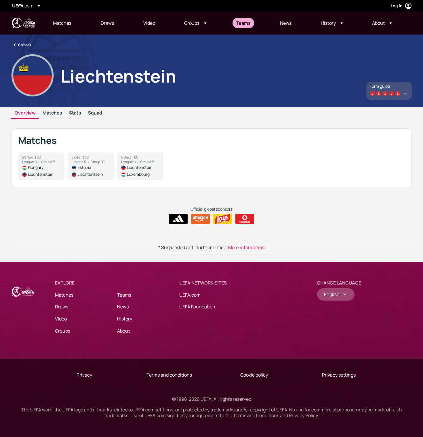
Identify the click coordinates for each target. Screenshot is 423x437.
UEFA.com (190, 295)
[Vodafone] (244, 219)
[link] (62, 23)
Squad (95, 113)
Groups (62, 331)
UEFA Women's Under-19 (23, 23)
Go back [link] (24, 44)
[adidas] (178, 219)
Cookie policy (254, 375)
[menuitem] (69, 23)
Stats (75, 113)
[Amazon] (200, 219)
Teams (124, 295)
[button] (195, 23)
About (123, 331)
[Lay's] (222, 219)
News (123, 307)
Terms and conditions (169, 375)
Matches (52, 113)
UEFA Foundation (197, 307)
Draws (61, 307)
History (124, 319)
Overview (25, 113)
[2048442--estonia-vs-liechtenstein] (91, 166)
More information (246, 247)
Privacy (84, 375)
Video (61, 319)
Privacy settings (339, 375)
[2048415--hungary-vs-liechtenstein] (41, 166)
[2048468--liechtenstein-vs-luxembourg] (140, 166)
